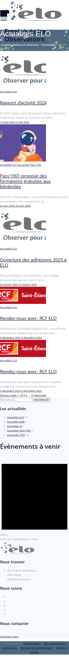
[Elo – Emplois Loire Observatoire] (34, 11)
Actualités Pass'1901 (30, 165)
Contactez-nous (9, 636)
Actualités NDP (16, 421)
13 (32, 395)
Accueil (19, 44)
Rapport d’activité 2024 (23, 103)
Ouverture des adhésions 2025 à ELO (33, 262)
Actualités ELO (8, 91)
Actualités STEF (16, 435)
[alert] (34, 498)
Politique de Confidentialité (37, 648)
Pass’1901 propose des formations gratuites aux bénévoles (25, 181)
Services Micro (32, 643)
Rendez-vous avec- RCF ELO (28, 318)
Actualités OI (14, 426)
